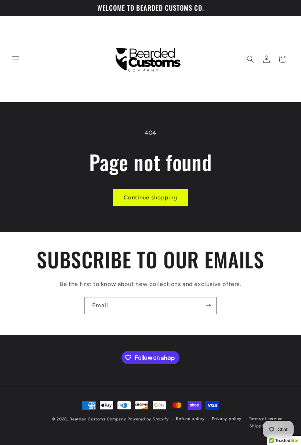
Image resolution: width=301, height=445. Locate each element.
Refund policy (190, 418)
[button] (15, 59)
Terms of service (266, 418)
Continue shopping (150, 197)
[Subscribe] (208, 305)
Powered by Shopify (148, 419)
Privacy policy (227, 418)
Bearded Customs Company (97, 419)
